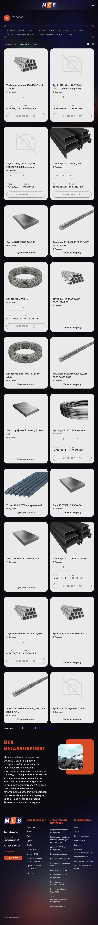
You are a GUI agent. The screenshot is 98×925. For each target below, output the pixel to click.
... (38, 728)
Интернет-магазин (81, 836)
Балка (29, 832)
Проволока (31, 841)
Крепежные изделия (58, 854)
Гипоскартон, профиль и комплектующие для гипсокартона (60, 839)
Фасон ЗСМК (32, 850)
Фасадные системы (58, 906)
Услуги (76, 832)
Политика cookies (81, 857)
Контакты (78, 845)
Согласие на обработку (83, 861)
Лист (29, 836)
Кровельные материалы (60, 859)
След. (50, 728)
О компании (79, 827)
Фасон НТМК (32, 854)
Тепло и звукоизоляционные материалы (59, 899)
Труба (29, 845)
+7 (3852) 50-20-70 (13, 845)
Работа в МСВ (79, 841)
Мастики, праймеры (58, 870)
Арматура (31, 827)
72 (43, 728)
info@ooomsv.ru (11, 851)
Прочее (30, 873)
